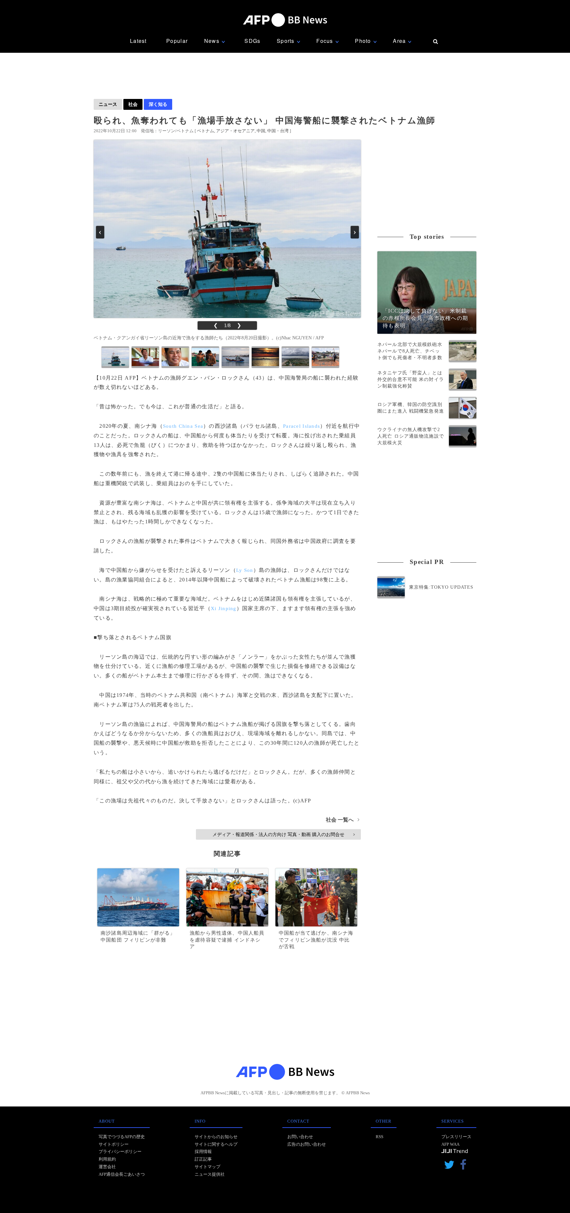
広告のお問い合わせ (306, 1144)
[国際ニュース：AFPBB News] (285, 20)
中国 (261, 130)
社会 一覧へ (342, 820)
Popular (177, 41)
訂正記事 (203, 1159)
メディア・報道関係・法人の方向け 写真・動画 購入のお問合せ (283, 834)
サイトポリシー (114, 1144)
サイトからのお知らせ (216, 1136)
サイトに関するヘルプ (216, 1144)
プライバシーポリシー (120, 1151)
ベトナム (205, 130)
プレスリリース (456, 1136)
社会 (133, 104)
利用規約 (107, 1159)
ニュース (108, 104)
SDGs (252, 41)
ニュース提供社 (210, 1174)
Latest (138, 41)
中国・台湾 (278, 130)
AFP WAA (450, 1144)
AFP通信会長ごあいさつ (122, 1174)
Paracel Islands (301, 426)
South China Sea (183, 426)
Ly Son (244, 570)
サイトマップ (207, 1166)
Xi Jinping (224, 608)
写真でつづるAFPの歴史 (122, 1136)
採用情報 (203, 1151)
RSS (379, 1136)
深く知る (158, 104)
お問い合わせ (300, 1136)
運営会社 (107, 1166)
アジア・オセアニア (235, 130)
